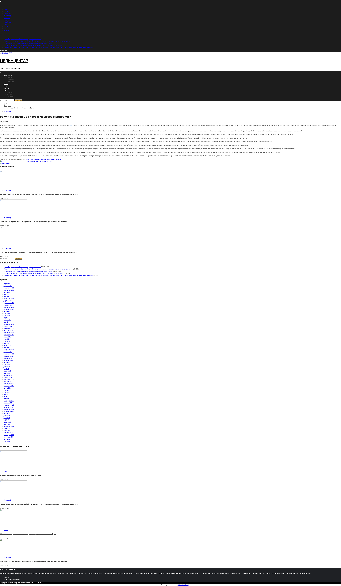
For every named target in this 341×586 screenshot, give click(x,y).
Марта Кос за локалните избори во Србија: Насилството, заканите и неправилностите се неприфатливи (37, 41)
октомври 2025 (9, 290)
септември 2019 (9, 437)
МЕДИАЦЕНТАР (14, 60)
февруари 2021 (9, 401)
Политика (7, 18)
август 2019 (7, 439)
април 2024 (7, 320)
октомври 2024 (9, 307)
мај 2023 (6, 343)
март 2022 (7, 373)
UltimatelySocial (183, 585)
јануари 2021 (8, 403)
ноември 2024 (8, 305)
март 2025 (7, 296)
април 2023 (7, 345)
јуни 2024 (7, 316)
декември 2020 (9, 405)
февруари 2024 (9, 324)
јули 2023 (7, 339)
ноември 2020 (8, 407)
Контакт (6, 577)
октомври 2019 (9, 435)
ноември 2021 (8, 382)
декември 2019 (9, 430)
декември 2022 (9, 354)
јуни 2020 (7, 418)
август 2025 (7, 292)
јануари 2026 (8, 286)
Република (7, 22)
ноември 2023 (8, 330)
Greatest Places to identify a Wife (39, 161)
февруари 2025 (9, 298)
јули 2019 (7, 441)
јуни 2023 (7, 341)
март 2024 (7, 322)
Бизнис (6, 11)
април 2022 (7, 371)
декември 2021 (9, 379)
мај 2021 (6, 394)
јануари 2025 (8, 301)
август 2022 (7, 362)
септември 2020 (9, 411)
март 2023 (7, 347)
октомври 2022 (9, 358)
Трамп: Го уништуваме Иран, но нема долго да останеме (22, 39)
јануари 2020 (8, 428)
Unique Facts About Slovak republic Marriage (43, 159)
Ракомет (6, 20)
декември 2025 (9, 288)
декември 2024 (9, 303)
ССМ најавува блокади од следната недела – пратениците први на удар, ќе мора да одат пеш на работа (38, 252)
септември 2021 (9, 386)
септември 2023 (9, 335)
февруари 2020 (9, 426)
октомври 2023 (9, 333)
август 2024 (7, 311)
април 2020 (7, 422)
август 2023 (7, 337)
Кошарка (7, 13)
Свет (5, 24)
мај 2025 (6, 294)
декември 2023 (9, 328)
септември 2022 (9, 360)
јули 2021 (7, 390)
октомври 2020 (9, 409)
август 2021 (7, 388)
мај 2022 (6, 369)
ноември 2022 (8, 356)
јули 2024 (7, 313)
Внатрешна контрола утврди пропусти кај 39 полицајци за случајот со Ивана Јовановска (33, 45)
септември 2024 (9, 309)
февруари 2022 (9, 375)
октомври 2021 (9, 384)
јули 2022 (7, 364)
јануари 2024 (8, 326)
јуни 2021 (7, 392)
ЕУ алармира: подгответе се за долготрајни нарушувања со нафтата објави (28, 43)
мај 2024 (6, 318)
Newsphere (29, 583)
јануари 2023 (8, 352)
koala (71, 125)
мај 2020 (6, 420)
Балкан (6, 9)
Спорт (5, 28)
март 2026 (7, 284)
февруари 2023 (9, 350)
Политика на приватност (12, 579)
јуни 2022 (7, 367)
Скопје (6, 26)
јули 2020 (7, 416)
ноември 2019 (8, 433)
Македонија (7, 16)
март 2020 (7, 424)
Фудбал (6, 30)
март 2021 (7, 399)
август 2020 (7, 413)
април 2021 (7, 396)
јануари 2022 (8, 377)
